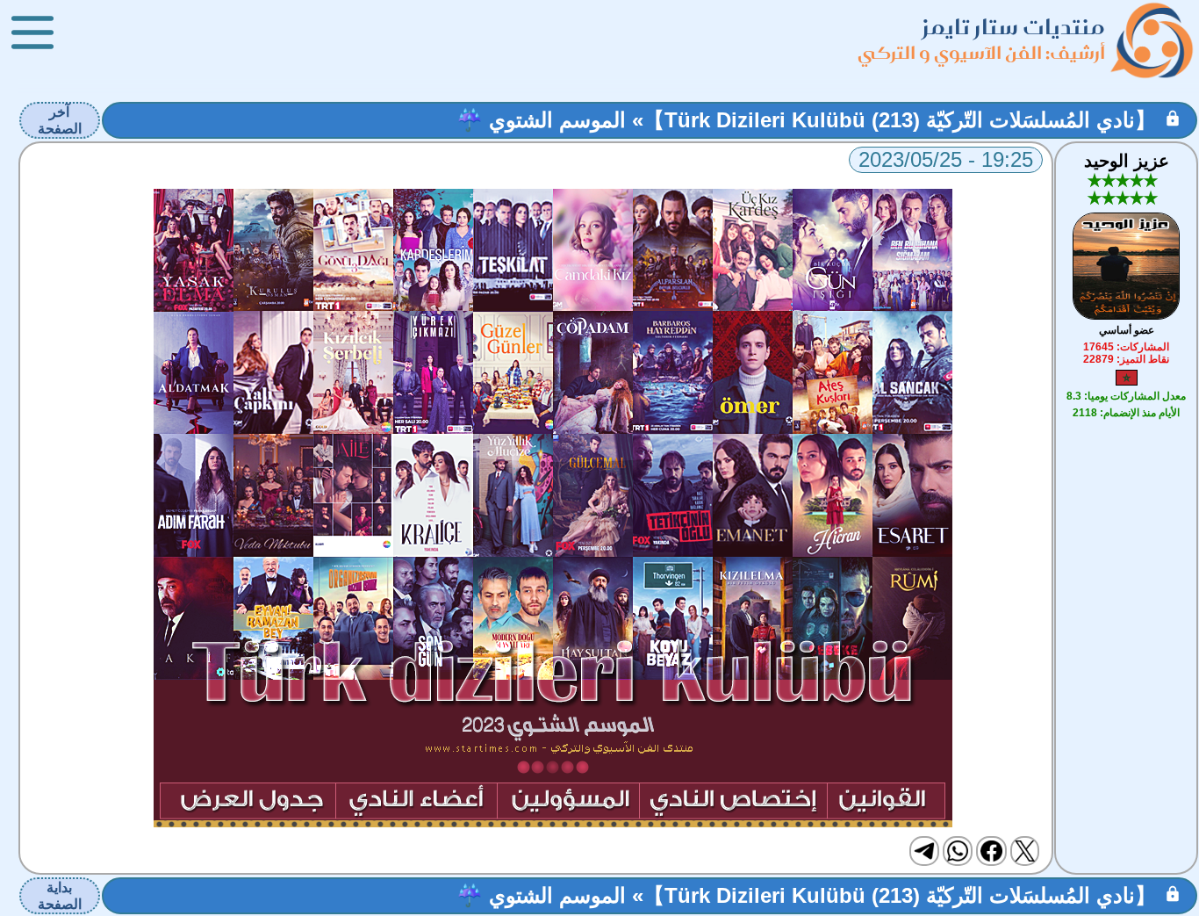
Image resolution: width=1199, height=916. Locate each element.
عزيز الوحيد (1126, 160)
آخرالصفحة (60, 120)
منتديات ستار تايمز (1014, 27)
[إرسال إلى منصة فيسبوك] (991, 851)
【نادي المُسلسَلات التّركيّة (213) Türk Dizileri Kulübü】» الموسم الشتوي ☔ (806, 120)
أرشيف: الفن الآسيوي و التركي (981, 52)
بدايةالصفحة (60, 896)
